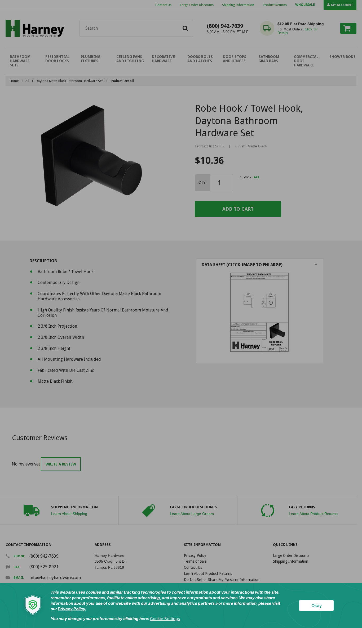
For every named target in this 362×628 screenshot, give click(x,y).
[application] (181, 605)
